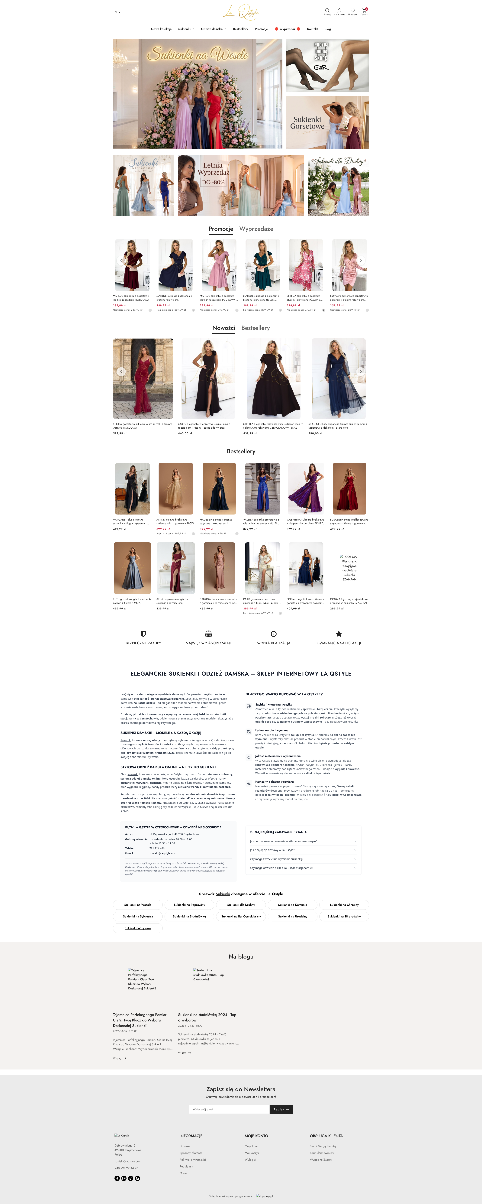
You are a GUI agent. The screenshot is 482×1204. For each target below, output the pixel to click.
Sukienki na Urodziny (292, 916)
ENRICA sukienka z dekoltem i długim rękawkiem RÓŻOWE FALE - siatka (260, 297)
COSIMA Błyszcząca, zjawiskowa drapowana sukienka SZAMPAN (349, 601)
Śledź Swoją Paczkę (323, 1146)
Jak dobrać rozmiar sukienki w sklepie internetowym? (283, 841)
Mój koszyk (252, 1153)
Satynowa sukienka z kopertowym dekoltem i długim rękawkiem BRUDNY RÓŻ (306, 297)
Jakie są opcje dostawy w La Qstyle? (272, 850)
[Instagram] (124, 1178)
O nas (183, 1173)
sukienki (133, 774)
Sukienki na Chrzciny (344, 905)
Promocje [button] (221, 228)
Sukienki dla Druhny (241, 905)
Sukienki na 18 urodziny (344, 916)
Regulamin (186, 1166)
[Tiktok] (130, 1178)
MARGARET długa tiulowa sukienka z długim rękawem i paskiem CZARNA (129, 521)
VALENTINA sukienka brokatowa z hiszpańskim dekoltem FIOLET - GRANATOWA (306, 521)
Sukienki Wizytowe (138, 928)
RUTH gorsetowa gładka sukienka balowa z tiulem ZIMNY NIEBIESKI (132, 601)
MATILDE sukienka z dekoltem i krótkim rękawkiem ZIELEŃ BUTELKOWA (218, 297)
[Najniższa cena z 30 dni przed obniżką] (150, 310)
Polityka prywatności (193, 1159)
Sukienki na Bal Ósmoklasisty (241, 916)
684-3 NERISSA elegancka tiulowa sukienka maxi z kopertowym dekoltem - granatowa (272, 426)
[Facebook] (117, 1178)
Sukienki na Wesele (137, 905)
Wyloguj (250, 1159)
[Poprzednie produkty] (121, 260)
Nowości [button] (223, 327)
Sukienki (125, 740)
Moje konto (252, 1146)
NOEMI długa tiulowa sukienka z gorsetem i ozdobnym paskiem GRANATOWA (305, 601)
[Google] (137, 1178)
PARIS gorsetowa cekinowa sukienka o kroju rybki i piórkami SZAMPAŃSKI (262, 601)
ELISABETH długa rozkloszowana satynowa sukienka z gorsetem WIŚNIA (349, 521)
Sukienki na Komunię (292, 905)
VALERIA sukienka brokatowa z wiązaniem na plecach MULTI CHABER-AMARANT (261, 521)
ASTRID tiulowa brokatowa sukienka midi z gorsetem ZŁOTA (175, 521)
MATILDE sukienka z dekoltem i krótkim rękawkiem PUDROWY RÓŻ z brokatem (174, 297)
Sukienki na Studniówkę (189, 916)
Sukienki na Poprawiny (189, 905)
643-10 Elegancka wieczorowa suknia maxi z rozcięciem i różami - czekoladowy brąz (139, 426)
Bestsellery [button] (255, 327)
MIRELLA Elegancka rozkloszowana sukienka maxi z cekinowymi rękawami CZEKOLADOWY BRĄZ (207, 426)
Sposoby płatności (191, 1153)
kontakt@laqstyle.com (127, 1161)
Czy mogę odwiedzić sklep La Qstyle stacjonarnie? (281, 868)
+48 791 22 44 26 (126, 1168)
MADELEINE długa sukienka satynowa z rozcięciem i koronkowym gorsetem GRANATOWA (216, 521)
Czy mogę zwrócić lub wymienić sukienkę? (276, 859)
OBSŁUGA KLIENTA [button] (326, 1136)
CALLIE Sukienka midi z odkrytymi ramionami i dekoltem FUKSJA (335, 426)
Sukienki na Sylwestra (138, 916)
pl (115, 12)
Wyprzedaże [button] (256, 228)
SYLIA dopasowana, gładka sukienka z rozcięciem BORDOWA (172, 601)
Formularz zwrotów (322, 1153)
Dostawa (185, 1146)
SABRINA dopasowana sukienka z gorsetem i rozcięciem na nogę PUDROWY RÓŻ (219, 601)
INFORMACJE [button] (191, 1136)
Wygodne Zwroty (321, 1159)
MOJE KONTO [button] (256, 1136)
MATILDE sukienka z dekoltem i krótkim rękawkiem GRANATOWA (131, 297)
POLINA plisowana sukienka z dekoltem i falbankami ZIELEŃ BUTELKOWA (347, 297)
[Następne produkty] (360, 260)
